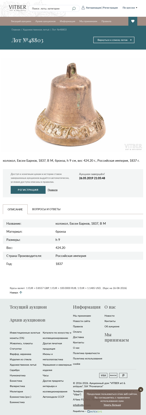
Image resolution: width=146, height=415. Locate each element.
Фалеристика (17, 386)
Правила (106, 21)
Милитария (16, 391)
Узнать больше (112, 404)
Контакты (78, 342)
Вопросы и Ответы (46, 209)
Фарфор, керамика (20, 354)
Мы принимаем (82, 315)
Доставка (78, 337)
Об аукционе (112, 326)
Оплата (77, 331)
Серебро (15, 370)
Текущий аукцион (28, 307)
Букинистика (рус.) (20, 396)
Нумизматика (17, 375)
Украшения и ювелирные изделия (57, 367)
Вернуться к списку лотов (112, 40)
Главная (16, 29)
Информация (86, 307)
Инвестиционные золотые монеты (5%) (25, 335)
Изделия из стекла (20, 359)
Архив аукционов (27, 320)
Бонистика (16, 380)
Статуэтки (16, 348)
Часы (46, 375)
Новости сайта (81, 321)
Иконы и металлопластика (53, 356)
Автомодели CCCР (53, 396)
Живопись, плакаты (21, 343)
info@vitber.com (82, 405)
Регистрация (110, 7)
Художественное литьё (36, 29)
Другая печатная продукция (52, 346)
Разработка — (80, 410)
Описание (15, 209)
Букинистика (17, 402)
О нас (76, 347)
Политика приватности (86, 353)
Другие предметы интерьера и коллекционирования (55, 386)
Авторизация (93, 7)
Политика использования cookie (87, 361)
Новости (109, 315)
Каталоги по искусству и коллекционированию (57, 335)
